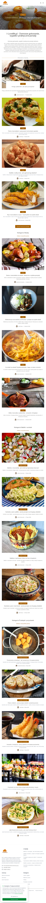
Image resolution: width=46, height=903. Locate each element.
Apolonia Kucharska (6, 875)
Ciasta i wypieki (23, 14)
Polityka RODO (31, 890)
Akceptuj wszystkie (14, 899)
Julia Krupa (4, 877)
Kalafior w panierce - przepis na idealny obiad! (32, 863)
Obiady (23, 83)
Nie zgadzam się (14, 896)
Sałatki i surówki (23, 465)
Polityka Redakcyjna (38, 890)
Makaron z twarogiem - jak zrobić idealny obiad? (33, 851)
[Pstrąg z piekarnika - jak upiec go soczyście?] (23, 74)
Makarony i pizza (26, 877)
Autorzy (4, 872)
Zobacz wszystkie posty (23, 236)
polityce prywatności (19, 893)
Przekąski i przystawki (23, 657)
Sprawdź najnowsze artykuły (23, 226)
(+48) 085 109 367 (6, 867)
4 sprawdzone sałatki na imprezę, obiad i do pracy (33, 860)
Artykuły (25, 849)
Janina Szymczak (5, 879)
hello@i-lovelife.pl (6, 869)
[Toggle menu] (43, 2)
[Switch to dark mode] (41, 3)
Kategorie (26, 872)
